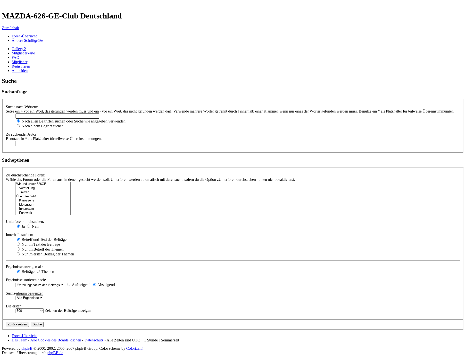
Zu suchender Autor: (21, 134)
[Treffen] (43, 192)
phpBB (27, 348)
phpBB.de (55, 353)
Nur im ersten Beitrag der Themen (47, 254)
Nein (35, 226)
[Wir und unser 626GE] (43, 184)
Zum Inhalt (10, 28)
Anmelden (20, 71)
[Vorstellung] (43, 188)
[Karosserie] (43, 201)
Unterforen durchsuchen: (25, 221)
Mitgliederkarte (23, 53)
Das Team (19, 340)
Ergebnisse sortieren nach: (26, 280)
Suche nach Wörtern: (22, 107)
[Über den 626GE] (43, 196)
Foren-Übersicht (24, 36)
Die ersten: (14, 306)
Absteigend (106, 285)
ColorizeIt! (134, 348)
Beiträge (27, 272)
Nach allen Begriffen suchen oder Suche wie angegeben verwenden (73, 121)
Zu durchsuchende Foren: (25, 175)
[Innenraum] (43, 209)
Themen (47, 272)
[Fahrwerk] (43, 213)
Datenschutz (93, 340)
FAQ (15, 57)
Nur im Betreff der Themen (42, 249)
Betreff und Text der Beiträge (44, 239)
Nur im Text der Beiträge (40, 244)
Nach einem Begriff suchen (42, 126)
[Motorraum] (43, 205)
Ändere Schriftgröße (27, 40)
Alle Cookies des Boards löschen (55, 340)
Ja (23, 226)
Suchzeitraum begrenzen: (25, 293)
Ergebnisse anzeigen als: (24, 267)
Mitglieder (19, 62)
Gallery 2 (19, 49)
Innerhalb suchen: (19, 235)
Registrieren (21, 66)
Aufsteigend (81, 285)
